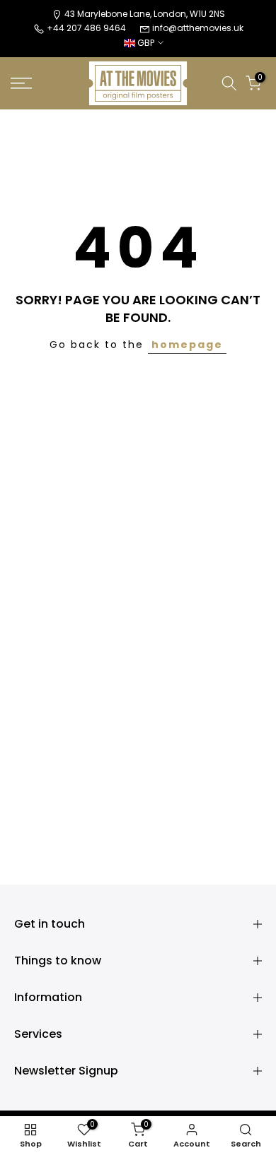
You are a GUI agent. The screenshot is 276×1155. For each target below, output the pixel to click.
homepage (187, 344)
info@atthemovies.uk (197, 28)
